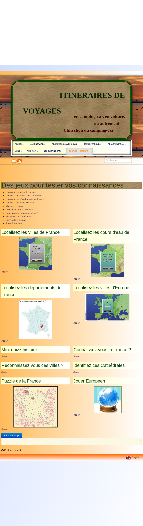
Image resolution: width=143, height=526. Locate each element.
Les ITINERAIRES (38, 144)
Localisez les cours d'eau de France (24, 195)
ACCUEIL (20, 144)
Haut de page (12, 435)
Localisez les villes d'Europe (20, 202)
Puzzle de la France (16, 220)
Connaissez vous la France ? (20, 209)
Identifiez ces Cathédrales (19, 216)
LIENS (18, 151)
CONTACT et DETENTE (79, 151)
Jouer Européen (14, 223)
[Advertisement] (70, 24)
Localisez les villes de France (21, 192)
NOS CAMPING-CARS (54, 151)
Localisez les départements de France (25, 199)
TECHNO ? (32, 151)
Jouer (4, 271)
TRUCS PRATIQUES (93, 144)
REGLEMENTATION (117, 144)
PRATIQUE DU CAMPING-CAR (65, 144)
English (136, 457)
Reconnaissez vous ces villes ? (22, 213)
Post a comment (12, 450)
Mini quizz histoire (15, 206)
